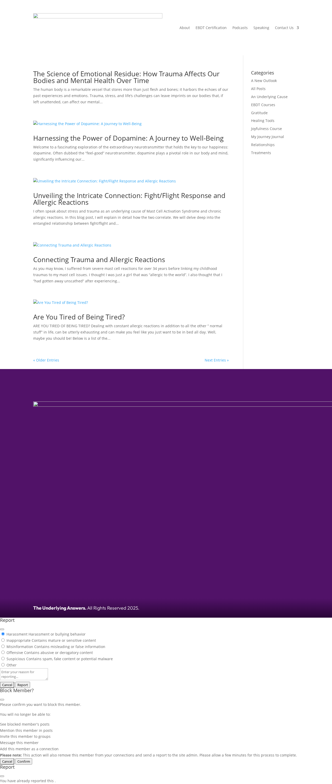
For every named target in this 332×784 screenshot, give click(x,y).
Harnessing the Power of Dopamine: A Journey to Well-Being (128, 138)
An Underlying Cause (269, 96)
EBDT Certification (211, 27)
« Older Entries (46, 360)
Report (22, 685)
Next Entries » (217, 360)
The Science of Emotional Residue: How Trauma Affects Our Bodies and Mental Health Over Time (126, 77)
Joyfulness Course (266, 128)
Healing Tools (262, 120)
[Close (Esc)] (2, 629)
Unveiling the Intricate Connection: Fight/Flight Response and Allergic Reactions (129, 199)
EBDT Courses (263, 104)
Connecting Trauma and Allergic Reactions (99, 259)
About (184, 27)
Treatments (261, 152)
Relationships (263, 144)
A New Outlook (264, 80)
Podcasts (240, 27)
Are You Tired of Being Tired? (79, 317)
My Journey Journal (267, 136)
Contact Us (284, 27)
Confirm (23, 761)
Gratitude (259, 112)
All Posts (258, 88)
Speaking (261, 27)
